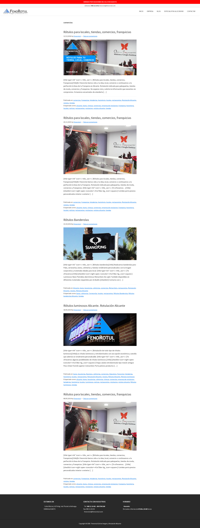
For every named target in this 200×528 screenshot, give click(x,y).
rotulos (66, 103)
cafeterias (96, 288)
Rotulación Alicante (129, 100)
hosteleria (101, 100)
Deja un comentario (90, 36)
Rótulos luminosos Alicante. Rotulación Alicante (94, 306)
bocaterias (88, 288)
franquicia (122, 106)
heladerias (93, 100)
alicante (79, 106)
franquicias (85, 100)
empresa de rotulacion (110, 106)
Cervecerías (93, 293)
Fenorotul (120, 374)
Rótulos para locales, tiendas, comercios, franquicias (97, 32)
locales (108, 100)
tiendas (72, 103)
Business (89, 374)
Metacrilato (113, 288)
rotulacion (89, 108)
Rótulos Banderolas (76, 220)
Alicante (76, 288)
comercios (77, 100)
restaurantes (116, 100)
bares (85, 106)
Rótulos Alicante (82, 291)
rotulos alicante (99, 108)
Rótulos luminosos (128, 377)
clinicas (90, 106)
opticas (72, 108)
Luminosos (89, 382)
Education (112, 374)
